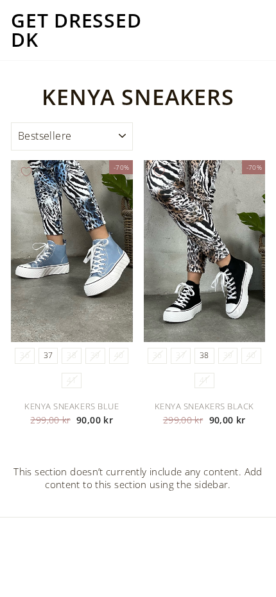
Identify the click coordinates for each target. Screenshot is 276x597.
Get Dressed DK (76, 30)
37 (48, 355)
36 (25, 355)
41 (71, 380)
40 (119, 355)
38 (71, 355)
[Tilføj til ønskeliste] (26, 171)
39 (95, 355)
